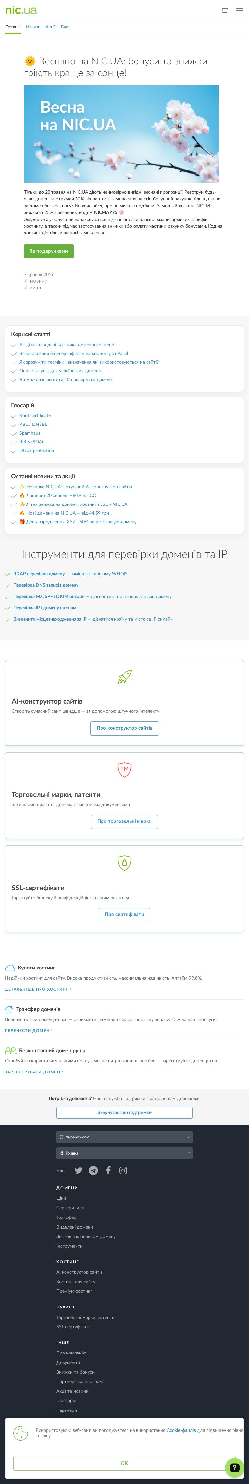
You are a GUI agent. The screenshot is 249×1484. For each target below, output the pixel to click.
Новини (33, 27)
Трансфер (66, 1217)
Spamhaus (29, 433)
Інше (62, 1343)
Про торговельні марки (124, 821)
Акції (50, 27)
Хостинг (67, 1262)
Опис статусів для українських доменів (60, 371)
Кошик (224, 10)
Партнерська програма (80, 1381)
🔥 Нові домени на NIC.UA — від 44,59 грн (64, 513)
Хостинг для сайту (75, 1282)
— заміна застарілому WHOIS (70, 574)
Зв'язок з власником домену (86, 1236)
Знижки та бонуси (75, 1372)
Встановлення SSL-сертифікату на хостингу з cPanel (73, 353)
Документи (68, 1362)
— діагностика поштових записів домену (92, 597)
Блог (65, 27)
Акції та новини (72, 1391)
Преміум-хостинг (74, 1291)
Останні (13, 27)
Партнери (66, 1410)
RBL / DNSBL (33, 424)
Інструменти (69, 1246)
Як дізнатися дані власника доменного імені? (66, 345)
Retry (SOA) (31, 442)
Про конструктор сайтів (125, 728)
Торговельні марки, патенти (85, 1317)
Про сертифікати (124, 914)
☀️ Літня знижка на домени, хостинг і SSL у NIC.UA (73, 504)
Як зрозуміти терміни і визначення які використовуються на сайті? (89, 362)
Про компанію (71, 1353)
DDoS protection (36, 450)
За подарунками (49, 251)
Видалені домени (74, 1227)
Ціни (61, 1198)
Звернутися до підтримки (125, 1112)
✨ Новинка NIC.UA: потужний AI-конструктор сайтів (75, 487)
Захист (65, 1307)
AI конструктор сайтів (79, 1272)
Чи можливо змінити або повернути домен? (65, 380)
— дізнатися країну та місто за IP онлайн (93, 619)
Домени (67, 1188)
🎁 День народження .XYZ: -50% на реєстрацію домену (77, 522)
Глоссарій (66, 1401)
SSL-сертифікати (73, 1327)
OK (124, 1463)
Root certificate (35, 415)
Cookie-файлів (181, 1430)
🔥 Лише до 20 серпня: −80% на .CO (57, 495)
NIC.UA (21, 10)
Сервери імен (70, 1208)
